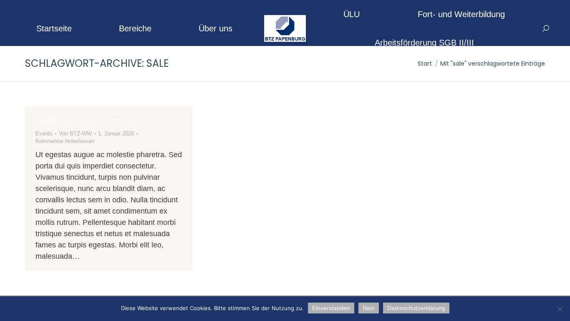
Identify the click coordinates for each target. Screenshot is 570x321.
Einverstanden (331, 308)
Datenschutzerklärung (416, 308)
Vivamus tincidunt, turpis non (88, 120)
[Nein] (559, 309)
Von (75, 133)
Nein (369, 308)
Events (44, 133)
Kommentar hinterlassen (64, 141)
